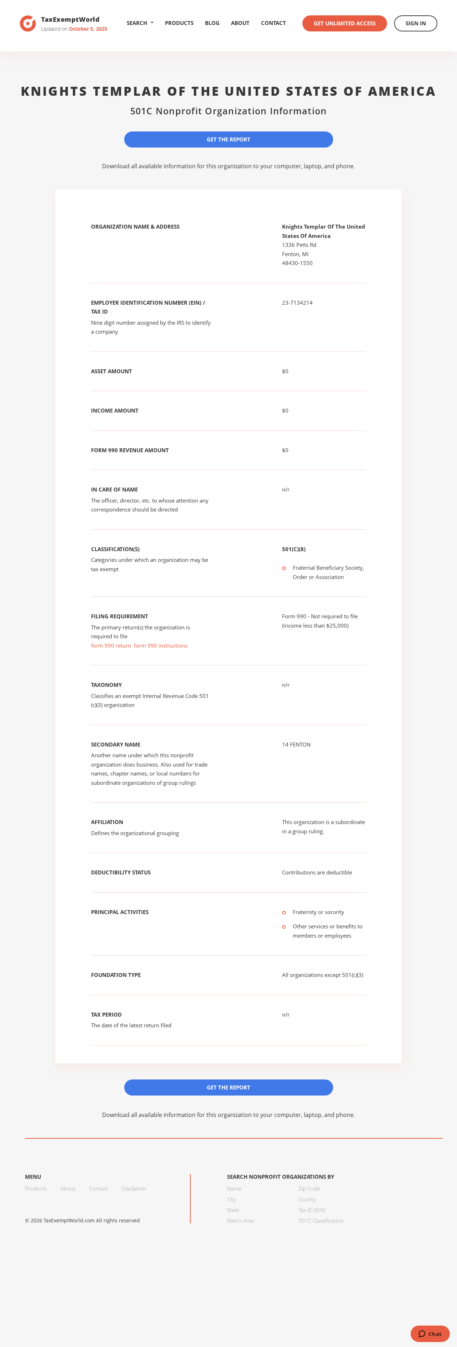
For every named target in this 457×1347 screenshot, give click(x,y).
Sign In (416, 23)
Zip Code (309, 1188)
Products (179, 22)
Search (137, 22)
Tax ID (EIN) (311, 1209)
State (233, 1209)
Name (234, 1188)
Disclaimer (134, 1188)
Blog (212, 22)
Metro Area (240, 1220)
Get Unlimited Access (345, 23)
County (307, 1199)
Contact (273, 22)
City (231, 1199)
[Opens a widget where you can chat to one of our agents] (430, 1334)
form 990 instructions (160, 645)
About (240, 22)
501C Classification (320, 1220)
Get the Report (228, 139)
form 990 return (111, 645)
